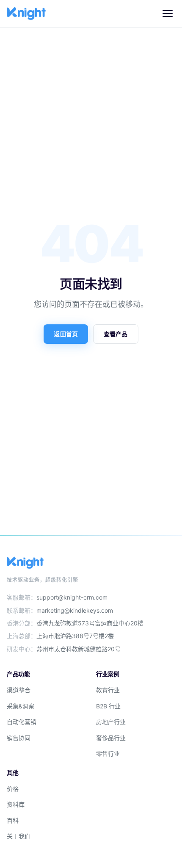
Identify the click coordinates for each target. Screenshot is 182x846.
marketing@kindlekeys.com (74, 610)
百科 (13, 820)
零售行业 (108, 753)
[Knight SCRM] (91, 562)
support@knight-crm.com (72, 597)
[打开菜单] (167, 13)
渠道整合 (18, 690)
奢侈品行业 (111, 737)
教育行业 (108, 690)
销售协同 (18, 737)
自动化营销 (21, 721)
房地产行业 (111, 721)
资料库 (16, 804)
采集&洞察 (20, 706)
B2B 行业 (108, 706)
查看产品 (116, 333)
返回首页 (66, 333)
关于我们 (18, 836)
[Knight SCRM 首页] (26, 13)
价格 (13, 788)
